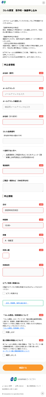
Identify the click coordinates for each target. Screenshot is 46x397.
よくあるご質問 (7, 386)
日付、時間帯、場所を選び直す (16, 303)
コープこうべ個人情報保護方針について (16, 351)
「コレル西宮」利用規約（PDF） (14, 328)
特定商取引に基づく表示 (9, 389)
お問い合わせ (19, 386)
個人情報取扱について (34, 386)
